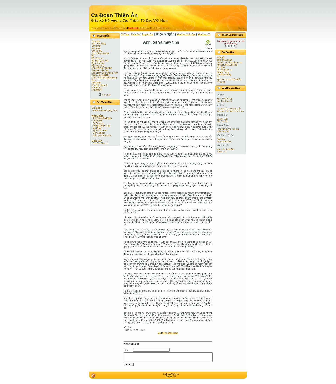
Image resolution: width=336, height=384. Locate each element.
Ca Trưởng (98, 123)
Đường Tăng (223, 72)
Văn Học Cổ (204, 34)
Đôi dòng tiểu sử (224, 70)
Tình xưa (221, 82)
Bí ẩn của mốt (98, 63)
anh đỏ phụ (97, 51)
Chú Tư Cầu (222, 121)
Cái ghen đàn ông (100, 70)
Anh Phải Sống (99, 43)
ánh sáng (96, 46)
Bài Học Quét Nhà (100, 60)
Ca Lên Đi (97, 121)
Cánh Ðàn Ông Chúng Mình (105, 73)
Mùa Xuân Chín (224, 141)
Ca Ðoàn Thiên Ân (114, 15)
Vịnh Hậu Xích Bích (226, 149)
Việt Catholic (99, 133)
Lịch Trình (156, 28)
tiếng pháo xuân (170, 333)
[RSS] (93, 376)
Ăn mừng (96, 41)
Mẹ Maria (97, 128)
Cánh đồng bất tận (100, 75)
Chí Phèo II (97, 90)
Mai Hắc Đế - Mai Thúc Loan (230, 111)
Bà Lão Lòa (97, 58)
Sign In (241, 28)
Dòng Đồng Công (101, 125)
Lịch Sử (135, 34)
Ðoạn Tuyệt (222, 119)
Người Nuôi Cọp (224, 98)
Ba (93, 56)
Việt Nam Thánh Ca (102, 135)
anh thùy (96, 48)
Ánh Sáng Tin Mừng (102, 118)
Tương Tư (221, 151)
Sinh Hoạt (145, 28)
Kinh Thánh (121, 28)
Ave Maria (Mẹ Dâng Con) (105, 110)
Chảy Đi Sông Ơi (100, 85)
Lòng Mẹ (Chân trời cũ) (228, 129)
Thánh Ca (96, 28)
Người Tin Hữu (100, 130)
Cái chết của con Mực (102, 68)
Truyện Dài (147, 34)
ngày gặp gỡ (223, 131)
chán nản (96, 82)
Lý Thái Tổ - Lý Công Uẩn (229, 108)
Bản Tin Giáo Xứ (100, 143)
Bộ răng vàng (98, 65)
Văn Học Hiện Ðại (186, 34)
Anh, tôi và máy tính (101, 53)
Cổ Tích (125, 34)
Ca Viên (166, 28)
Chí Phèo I (97, 87)
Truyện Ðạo (108, 28)
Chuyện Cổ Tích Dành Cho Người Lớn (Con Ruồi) (229, 63)
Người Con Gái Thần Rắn (229, 79)
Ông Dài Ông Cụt (225, 101)
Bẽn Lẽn (221, 139)
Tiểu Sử (220, 57)
